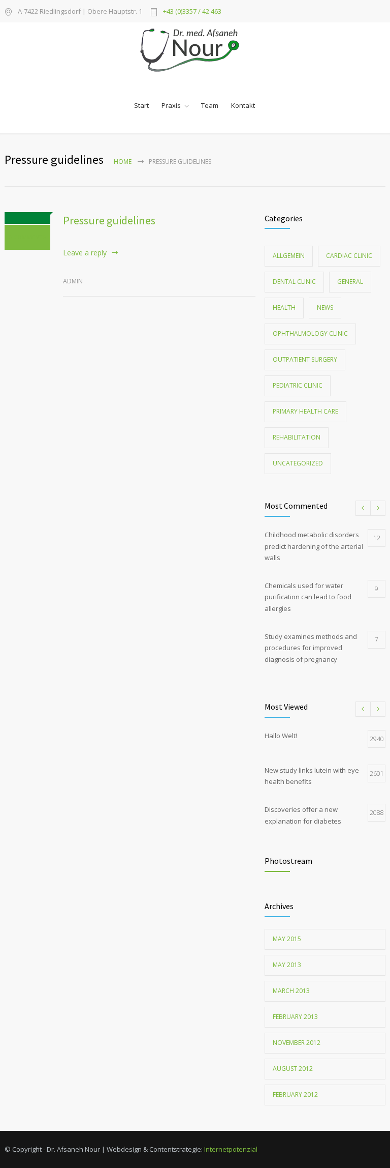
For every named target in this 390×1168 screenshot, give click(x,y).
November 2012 (296, 1042)
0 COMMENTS (27, 237)
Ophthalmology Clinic (310, 333)
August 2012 (293, 1068)
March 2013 (291, 990)
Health (284, 307)
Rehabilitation (296, 437)
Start (141, 105)
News (325, 307)
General (350, 281)
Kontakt (243, 105)
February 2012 (295, 1094)
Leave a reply (85, 252)
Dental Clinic (294, 281)
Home (123, 161)
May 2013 (287, 964)
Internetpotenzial (230, 1149)
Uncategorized (298, 463)
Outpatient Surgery (305, 359)
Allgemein (289, 255)
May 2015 (287, 939)
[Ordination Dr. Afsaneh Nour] (195, 50)
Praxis (171, 105)
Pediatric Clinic (297, 385)
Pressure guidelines (109, 220)
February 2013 (295, 1016)
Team (209, 105)
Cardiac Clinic (349, 255)
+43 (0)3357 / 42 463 (192, 11)
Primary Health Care (305, 411)
